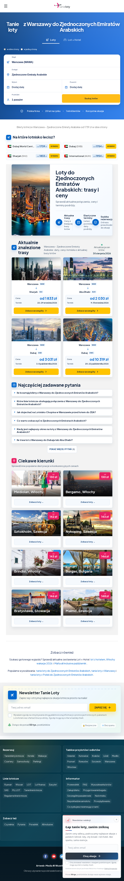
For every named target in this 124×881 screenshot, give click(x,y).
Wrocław (71, 767)
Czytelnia (9, 824)
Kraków (96, 756)
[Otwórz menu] (5, 6)
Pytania (21, 824)
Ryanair (8, 784)
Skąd (14, 57)
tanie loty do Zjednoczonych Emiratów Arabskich (63, 670)
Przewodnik (73, 784)
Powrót (73, 82)
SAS (6, 790)
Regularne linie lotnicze (15, 795)
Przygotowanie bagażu (94, 790)
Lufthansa (40, 784)
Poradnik (33, 824)
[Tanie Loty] (62, 6)
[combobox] (65, 62)
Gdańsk (71, 756)
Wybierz (54, 146)
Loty (53, 39)
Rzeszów (83, 761)
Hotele (31, 756)
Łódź (105, 756)
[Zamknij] (116, 819)
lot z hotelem (98, 659)
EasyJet (53, 784)
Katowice (83, 756)
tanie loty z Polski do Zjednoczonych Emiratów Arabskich (61, 674)
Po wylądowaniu (102, 801)
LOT (29, 784)
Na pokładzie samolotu (78, 801)
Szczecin (96, 761)
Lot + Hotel (74, 39)
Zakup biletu (73, 790)
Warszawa (110, 761)
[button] (62, 393)
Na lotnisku (100, 795)
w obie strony (13, 49)
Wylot (14, 82)
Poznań (71, 761)
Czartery (8, 761)
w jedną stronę (30, 49)
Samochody (23, 761)
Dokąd (14, 70)
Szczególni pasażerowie (79, 795)
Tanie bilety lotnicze (14, 756)
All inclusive (47, 824)
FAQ (85, 784)
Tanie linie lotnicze (33, 790)
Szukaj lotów (91, 98)
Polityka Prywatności (110, 869)
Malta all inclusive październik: (70, 663)
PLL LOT (16, 790)
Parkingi (37, 761)
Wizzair (19, 784)
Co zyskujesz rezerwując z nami (82, 807)
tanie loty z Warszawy (103, 670)
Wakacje (42, 756)
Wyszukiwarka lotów (101, 784)
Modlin (115, 756)
